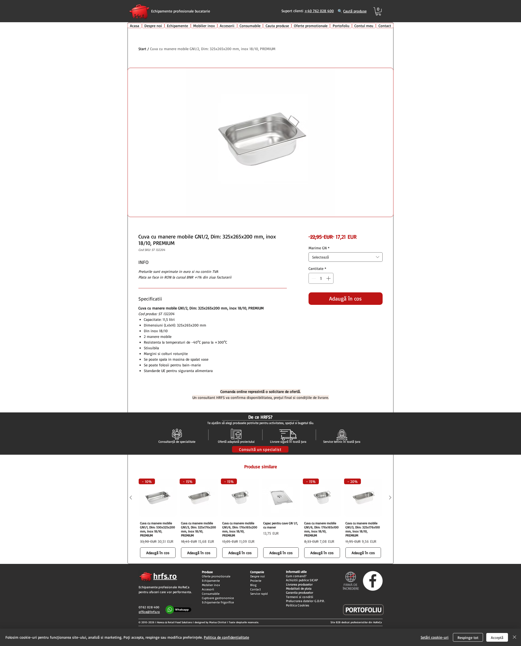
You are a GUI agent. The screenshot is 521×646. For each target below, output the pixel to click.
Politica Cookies (297, 605)
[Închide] (514, 637)
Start (142, 48)
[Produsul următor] (390, 497)
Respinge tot (468, 637)
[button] (378, 11)
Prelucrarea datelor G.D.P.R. (305, 601)
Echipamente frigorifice (218, 602)
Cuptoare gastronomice (218, 598)
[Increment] (329, 278)
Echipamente (211, 581)
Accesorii (208, 589)
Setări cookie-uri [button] (435, 637)
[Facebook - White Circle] (373, 581)
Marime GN (319, 248)
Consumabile (211, 594)
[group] (260, 519)
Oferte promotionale (216, 576)
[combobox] (346, 257)
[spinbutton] (321, 278)
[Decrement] (313, 278)
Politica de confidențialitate (226, 637)
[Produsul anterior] (131, 497)
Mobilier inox (211, 585)
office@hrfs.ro (149, 612)
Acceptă (497, 637)
